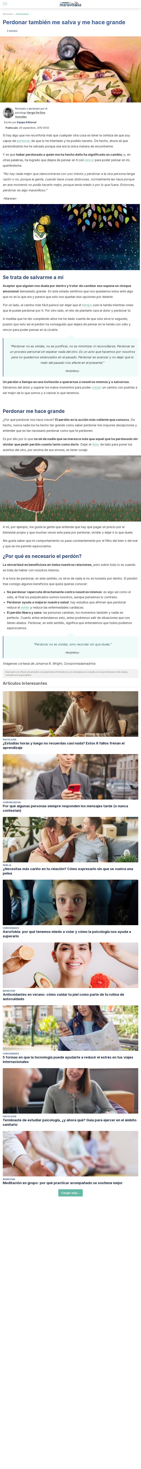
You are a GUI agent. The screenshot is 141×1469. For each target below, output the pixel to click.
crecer (96, 387)
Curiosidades (11, 928)
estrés (25, 607)
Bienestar (8, 14)
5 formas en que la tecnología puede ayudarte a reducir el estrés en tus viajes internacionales (68, 1059)
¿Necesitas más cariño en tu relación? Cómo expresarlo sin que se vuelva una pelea (68, 871)
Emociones (22, 14)
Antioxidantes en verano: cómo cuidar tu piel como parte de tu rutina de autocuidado (63, 996)
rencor (89, 160)
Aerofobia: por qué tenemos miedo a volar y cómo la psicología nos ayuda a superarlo (67, 934)
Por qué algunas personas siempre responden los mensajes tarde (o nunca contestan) (65, 808)
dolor (95, 444)
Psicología (9, 739)
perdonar (23, 141)
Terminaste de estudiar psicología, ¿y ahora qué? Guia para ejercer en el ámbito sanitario (70, 1122)
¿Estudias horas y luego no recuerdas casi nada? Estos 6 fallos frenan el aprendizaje (63, 745)
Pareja (7, 865)
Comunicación (12, 802)
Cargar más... (70, 1193)
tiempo (87, 305)
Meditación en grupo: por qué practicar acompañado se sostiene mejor (63, 1183)
